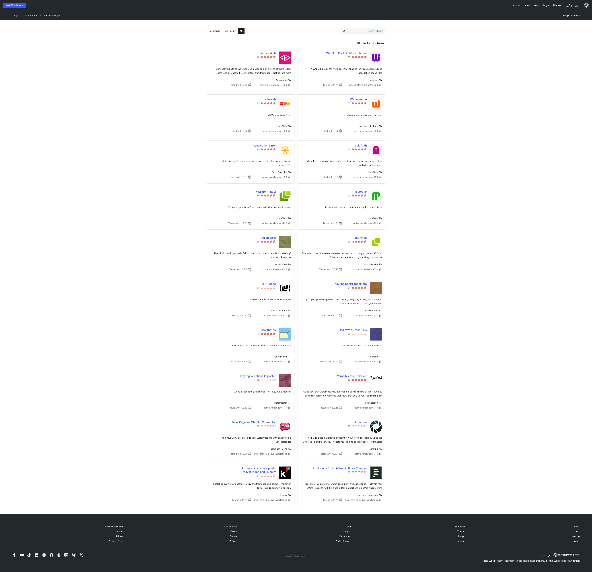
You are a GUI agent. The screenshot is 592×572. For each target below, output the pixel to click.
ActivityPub (268, 53)
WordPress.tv (343, 541)
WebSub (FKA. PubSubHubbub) (346, 53)
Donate (232, 536)
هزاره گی (546, 555)
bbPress (117, 536)
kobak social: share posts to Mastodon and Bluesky (259, 470)
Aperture (361, 422)
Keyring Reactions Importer (258, 376)
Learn (349, 526)
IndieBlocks (268, 237)
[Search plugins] (344, 31)
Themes (461, 531)
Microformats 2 (266, 191)
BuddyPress (115, 541)
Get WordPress (14, 5)
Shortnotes (268, 330)
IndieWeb (270, 99)
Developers (345, 536)
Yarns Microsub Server (352, 376)
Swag (233, 541)
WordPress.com (114, 526)
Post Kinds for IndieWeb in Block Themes (340, 468)
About (577, 526)
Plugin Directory (571, 15)
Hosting (576, 536)
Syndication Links (264, 145)
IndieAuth (360, 145)
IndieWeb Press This (353, 330)
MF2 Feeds (269, 283)
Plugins (462, 536)
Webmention (358, 99)
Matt (119, 531)
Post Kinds (360, 237)
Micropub (361, 191)
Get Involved (230, 526)
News (577, 531)
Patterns (461, 541)
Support (347, 531)
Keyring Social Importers (351, 283)
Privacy (576, 541)
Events (233, 531)
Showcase (460, 526)
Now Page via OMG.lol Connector (254, 422)
